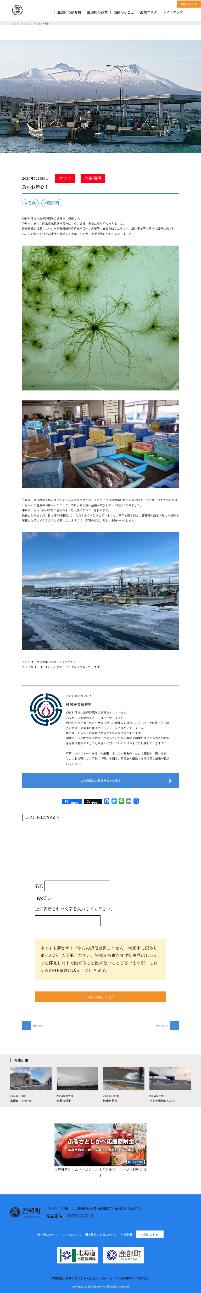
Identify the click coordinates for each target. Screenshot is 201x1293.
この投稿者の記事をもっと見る (100, 780)
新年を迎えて (166, 1025)
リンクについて (71, 1235)
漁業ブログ (148, 12)
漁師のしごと (124, 12)
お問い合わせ (189, 4)
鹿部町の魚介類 (69, 12)
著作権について (47, 1235)
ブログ (28, 23)
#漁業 (30, 203)
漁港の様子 (34, 1025)
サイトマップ (173, 12)
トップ (15, 23)
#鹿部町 (51, 203)
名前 (39, 886)
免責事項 (126, 1235)
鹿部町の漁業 (97, 12)
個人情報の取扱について (101, 1235)
